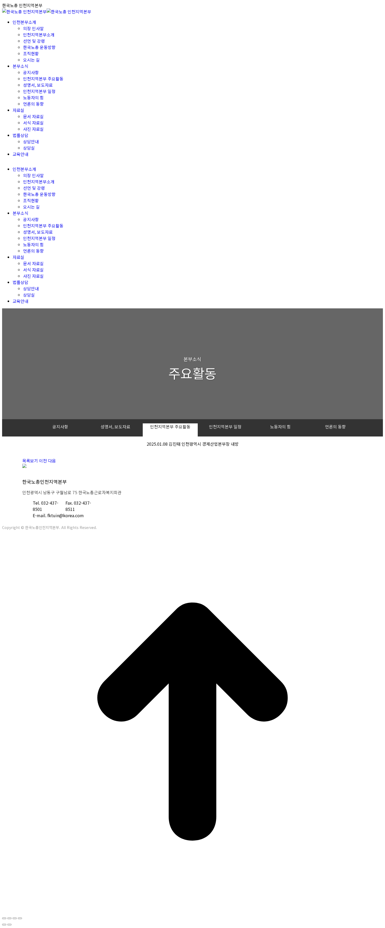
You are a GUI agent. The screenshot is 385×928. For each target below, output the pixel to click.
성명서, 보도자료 (115, 426)
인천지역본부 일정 (225, 426)
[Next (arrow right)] (9, 924)
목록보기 (30, 460)
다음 (52, 460)
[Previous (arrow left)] (4, 924)
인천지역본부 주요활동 (170, 426)
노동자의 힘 (280, 426)
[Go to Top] (192, 910)
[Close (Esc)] (4, 918)
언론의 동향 (335, 426)
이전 (43, 460)
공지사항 (60, 426)
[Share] (9, 918)
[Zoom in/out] (20, 918)
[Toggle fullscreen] (15, 918)
